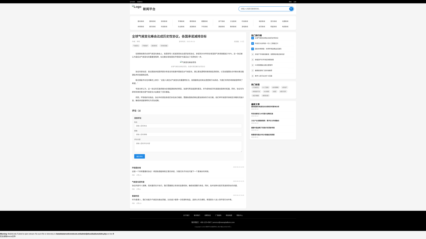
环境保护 (145, 46)
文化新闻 (233, 21)
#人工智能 (265, 87)
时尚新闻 (245, 21)
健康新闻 (204, 21)
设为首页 (132, 2)
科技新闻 (164, 26)
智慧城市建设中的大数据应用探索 (263, 135)
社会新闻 (181, 26)
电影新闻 (262, 21)
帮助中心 (240, 215)
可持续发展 (164, 46)
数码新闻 (233, 26)
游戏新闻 (245, 26)
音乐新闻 (273, 21)
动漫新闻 (285, 21)
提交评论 (139, 156)
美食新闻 (221, 26)
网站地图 (229, 215)
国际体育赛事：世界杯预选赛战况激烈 (268, 49)
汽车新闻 (204, 26)
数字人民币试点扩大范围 (263, 76)
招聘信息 (208, 215)
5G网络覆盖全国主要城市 (264, 65)
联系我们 (197, 215)
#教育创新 (265, 95)
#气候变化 (256, 87)
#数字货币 (283, 91)
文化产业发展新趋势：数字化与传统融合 (265, 120)
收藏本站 (139, 2)
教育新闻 (193, 21)
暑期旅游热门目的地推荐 (263, 70)
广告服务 (218, 215)
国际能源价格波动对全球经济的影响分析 (265, 106)
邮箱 (135, 131)
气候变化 (136, 46)
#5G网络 (266, 91)
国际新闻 (152, 21)
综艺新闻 (262, 26)
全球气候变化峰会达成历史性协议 (266, 38)
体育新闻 (141, 26)
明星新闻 (273, 26)
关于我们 (186, 215)
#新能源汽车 (256, 91)
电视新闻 (285, 26)
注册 (295, 2)
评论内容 (137, 139)
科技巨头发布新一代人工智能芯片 (266, 43)
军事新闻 (181, 21)
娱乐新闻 (152, 26)
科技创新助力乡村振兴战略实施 (262, 114)
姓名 (135, 122)
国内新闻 (141, 21)
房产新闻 (221, 21)
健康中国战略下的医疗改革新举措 (263, 128)
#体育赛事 (275, 87)
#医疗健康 (256, 95)
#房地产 (284, 87)
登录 (290, 2)
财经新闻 (164, 21)
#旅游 (274, 91)
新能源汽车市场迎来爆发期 (264, 60)
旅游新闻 (193, 26)
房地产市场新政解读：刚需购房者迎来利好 (270, 54)
